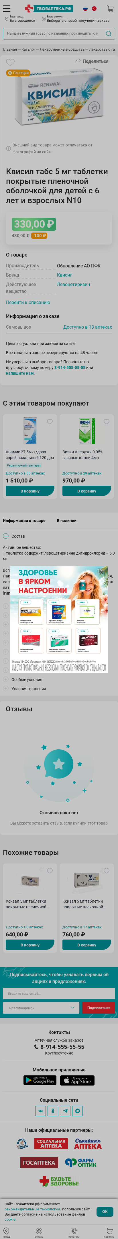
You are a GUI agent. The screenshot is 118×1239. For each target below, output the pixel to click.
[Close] (101, 572)
